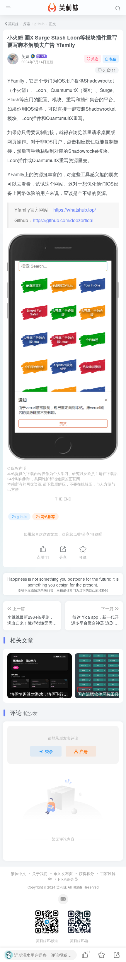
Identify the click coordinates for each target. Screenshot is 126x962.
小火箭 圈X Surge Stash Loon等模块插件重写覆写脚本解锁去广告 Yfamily (62, 41)
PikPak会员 (68, 879)
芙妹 (25, 56)
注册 (83, 751)
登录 (49, 751)
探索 (26, 23)
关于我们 (39, 873)
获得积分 (86, 873)
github (40, 23)
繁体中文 (18, 873)
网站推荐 (48, 516)
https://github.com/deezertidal (63, 220)
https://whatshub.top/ (74, 209)
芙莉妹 (13, 23)
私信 (112, 58)
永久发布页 (63, 873)
